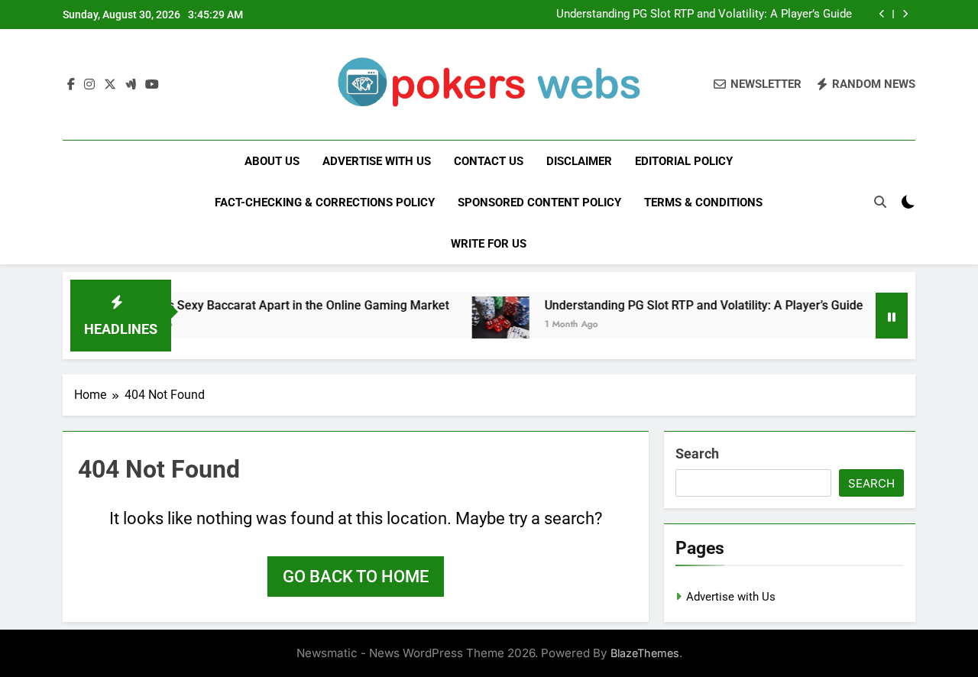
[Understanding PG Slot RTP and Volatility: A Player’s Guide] (488, 325)
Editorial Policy (684, 161)
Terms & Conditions (703, 202)
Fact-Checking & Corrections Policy (325, 202)
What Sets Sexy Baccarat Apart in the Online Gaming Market (271, 305)
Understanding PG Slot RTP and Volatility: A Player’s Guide (704, 14)
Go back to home (356, 576)
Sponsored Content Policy (539, 202)
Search (697, 453)
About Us (272, 161)
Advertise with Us (376, 161)
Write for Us (488, 244)
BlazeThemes (644, 652)
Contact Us (488, 161)
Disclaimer (579, 161)
